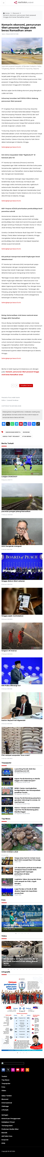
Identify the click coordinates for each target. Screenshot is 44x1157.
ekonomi (26, 432)
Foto (4, 900)
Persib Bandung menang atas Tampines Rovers (19, 926)
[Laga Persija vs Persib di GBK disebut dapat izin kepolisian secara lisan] (7, 892)
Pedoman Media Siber (10, 1129)
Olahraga (5, 1106)
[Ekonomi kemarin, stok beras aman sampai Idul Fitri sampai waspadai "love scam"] (22, 740)
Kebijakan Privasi (8, 1122)
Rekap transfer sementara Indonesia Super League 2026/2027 (19, 475)
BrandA (4, 1133)
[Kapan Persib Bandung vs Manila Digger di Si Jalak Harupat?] (7, 781)
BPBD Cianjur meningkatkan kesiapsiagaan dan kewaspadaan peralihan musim (27, 790)
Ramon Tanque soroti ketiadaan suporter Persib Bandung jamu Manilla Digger (27, 810)
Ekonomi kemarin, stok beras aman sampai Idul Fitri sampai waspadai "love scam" (21, 754)
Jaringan (5, 1115)
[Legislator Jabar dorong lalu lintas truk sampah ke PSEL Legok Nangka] (7, 882)
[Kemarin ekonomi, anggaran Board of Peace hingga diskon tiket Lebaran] (22, 566)
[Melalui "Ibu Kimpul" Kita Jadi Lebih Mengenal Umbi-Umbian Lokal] (22, 837)
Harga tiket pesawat (11, 436)
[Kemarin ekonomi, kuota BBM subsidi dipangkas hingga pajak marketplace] (22, 601)
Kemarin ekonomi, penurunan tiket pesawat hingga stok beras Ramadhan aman (19, 16)
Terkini (4, 1076)
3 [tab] (22, 933)
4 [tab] (25, 933)
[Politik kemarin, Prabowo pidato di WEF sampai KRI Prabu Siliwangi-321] (22, 671)
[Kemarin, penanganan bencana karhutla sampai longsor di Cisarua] (22, 636)
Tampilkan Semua (26, 385)
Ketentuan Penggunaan (11, 1118)
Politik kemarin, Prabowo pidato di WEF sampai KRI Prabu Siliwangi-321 (21, 684)
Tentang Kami (7, 1126)
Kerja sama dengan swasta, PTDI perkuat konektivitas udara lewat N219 (21, 961)
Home (7, 13)
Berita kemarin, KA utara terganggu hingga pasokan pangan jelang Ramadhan (19, 510)
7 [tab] (27, 969)
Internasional (7, 1103)
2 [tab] (19, 933)
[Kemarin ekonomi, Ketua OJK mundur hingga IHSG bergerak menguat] (22, 531)
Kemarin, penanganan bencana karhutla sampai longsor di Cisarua (21, 650)
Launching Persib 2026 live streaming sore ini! (25, 770)
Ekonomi (16, 13)
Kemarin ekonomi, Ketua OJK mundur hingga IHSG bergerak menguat (20, 545)
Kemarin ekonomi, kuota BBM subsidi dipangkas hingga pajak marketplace (22, 615)
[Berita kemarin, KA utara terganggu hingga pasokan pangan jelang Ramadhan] (22, 497)
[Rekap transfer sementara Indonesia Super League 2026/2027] (22, 462)
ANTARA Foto (7, 1136)
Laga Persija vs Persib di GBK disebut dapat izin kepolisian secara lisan (26, 891)
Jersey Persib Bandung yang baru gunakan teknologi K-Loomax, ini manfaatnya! (28, 800)
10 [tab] (36, 969)
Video (4, 936)
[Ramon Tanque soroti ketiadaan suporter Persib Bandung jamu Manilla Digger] (7, 811)
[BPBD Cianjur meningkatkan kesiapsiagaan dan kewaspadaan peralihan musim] (7, 791)
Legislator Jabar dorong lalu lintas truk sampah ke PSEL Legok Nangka (28, 881)
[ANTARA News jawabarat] (24, 2)
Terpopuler (6, 763)
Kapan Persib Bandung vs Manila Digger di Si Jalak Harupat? (27, 780)
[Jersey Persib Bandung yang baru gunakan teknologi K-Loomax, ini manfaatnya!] (7, 801)
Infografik (6, 972)
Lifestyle (5, 1110)
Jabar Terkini (7, 1096)
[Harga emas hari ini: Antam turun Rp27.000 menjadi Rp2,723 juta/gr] (7, 861)
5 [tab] (28, 933)
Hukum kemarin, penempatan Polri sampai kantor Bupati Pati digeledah (19, 719)
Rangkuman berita (13, 432)
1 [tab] (16, 933)
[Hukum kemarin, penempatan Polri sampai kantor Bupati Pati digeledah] (22, 706)
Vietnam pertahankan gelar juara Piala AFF (20, 1045)
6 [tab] (24, 969)
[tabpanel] (22, 918)
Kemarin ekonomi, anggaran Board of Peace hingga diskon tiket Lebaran (20, 580)
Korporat (5, 1140)
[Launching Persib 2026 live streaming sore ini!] (7, 772)
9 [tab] (33, 969)
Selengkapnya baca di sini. (11, 147)
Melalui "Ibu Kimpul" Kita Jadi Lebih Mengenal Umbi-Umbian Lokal (20, 851)
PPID (3, 1143)
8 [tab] (30, 969)
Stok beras (26, 436)
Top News (6, 819)
